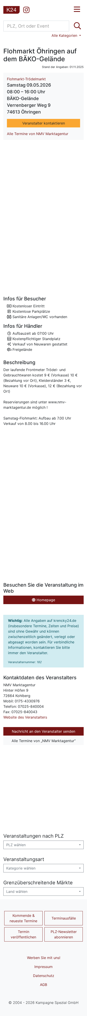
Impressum (43, 966)
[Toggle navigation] (77, 9)
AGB (43, 984)
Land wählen (16, 891)
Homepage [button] (45, 600)
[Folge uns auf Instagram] (26, 9)
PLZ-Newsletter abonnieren (64, 934)
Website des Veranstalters (25, 717)
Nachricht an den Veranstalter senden (43, 731)
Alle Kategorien (65, 35)
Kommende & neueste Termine (23, 918)
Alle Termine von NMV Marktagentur (37, 133)
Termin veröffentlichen (23, 934)
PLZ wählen (16, 845)
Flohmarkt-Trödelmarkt (26, 79)
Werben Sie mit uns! (43, 957)
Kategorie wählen (20, 868)
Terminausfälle (64, 918)
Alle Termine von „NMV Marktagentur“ (44, 741)
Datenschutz (43, 975)
